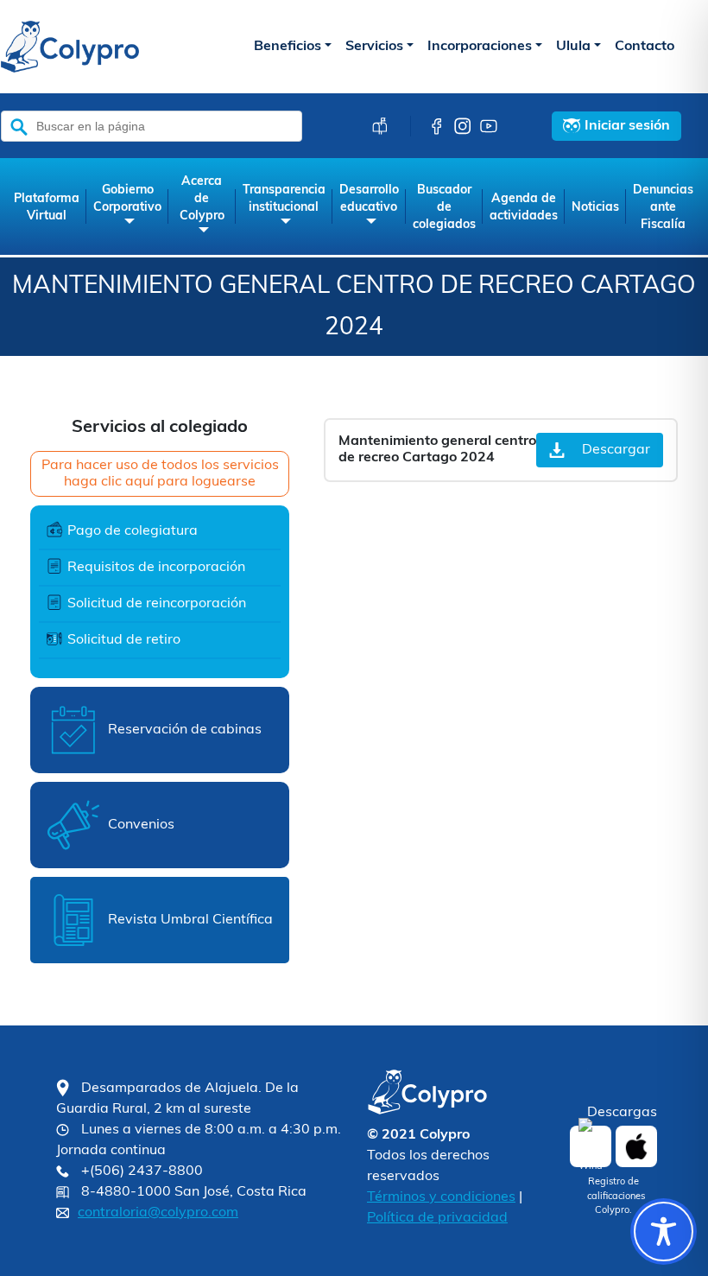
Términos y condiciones (441, 1197)
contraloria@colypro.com (158, 1213)
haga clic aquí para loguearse (160, 482)
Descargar (616, 450)
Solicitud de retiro (123, 640)
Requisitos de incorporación (156, 568)
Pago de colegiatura (132, 531)
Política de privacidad (437, 1218)
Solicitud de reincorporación (156, 604)
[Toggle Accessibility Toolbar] (663, 1231)
